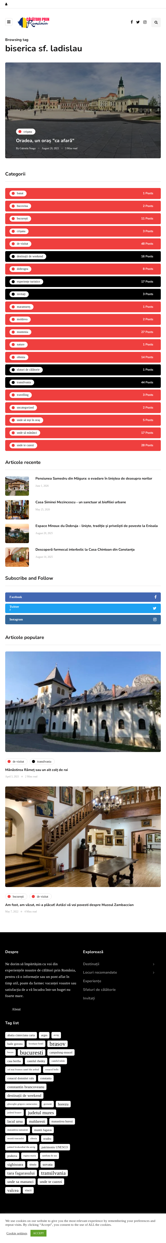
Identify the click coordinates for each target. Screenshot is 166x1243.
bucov (10, 1052)
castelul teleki (58, 1061)
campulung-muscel (60, 1052)
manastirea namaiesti (17, 1130)
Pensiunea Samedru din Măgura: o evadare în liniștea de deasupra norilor (93, 478)
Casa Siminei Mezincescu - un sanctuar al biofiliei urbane (81, 502)
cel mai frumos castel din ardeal (23, 1069)
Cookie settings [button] (16, 1233)
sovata (48, 1164)
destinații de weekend (24, 1095)
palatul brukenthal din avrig (21, 1147)
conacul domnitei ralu (20, 1078)
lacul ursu (15, 1121)
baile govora (14, 1044)
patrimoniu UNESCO (55, 1147)
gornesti (48, 1104)
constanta (45, 1078)
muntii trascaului (15, 1138)
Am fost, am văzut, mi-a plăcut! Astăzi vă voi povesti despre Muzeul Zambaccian (69, 905)
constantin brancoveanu (25, 1087)
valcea (13, 1190)
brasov (57, 1044)
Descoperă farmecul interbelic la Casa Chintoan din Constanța (85, 549)
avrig (56, 1035)
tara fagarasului (21, 1173)
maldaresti (37, 1121)
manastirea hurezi (62, 1121)
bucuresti (31, 1052)
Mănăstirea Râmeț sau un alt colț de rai (36, 770)
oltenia (33, 1138)
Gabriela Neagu (28, 148)
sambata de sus (49, 1155)
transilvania (53, 1173)
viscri (28, 1190)
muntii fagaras (43, 1130)
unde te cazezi (51, 1181)
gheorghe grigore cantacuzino (22, 1104)
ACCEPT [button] (38, 1233)
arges (44, 1035)
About (16, 1009)
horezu (63, 1104)
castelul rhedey (36, 1061)
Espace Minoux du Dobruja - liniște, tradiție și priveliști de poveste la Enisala (96, 526)
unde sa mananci (20, 1181)
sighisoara (15, 1164)
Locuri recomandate (100, 972)
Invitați (89, 998)
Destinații (91, 964)
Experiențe (92, 981)
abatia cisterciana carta (21, 1035)
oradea (47, 1138)
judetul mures (41, 1112)
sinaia (32, 1164)
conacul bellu (52, 1069)
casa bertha (14, 1061)
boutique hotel (36, 1044)
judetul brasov (14, 1112)
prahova (12, 1156)
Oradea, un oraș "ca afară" (45, 140)
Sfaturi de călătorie (99, 989)
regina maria (29, 1155)
